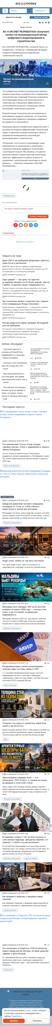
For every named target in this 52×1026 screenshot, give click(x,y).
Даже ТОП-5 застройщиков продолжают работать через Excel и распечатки (25, 261)
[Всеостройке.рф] (26, 3)
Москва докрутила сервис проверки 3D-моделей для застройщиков (25, 324)
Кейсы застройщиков (11, 465)
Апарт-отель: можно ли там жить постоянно (23, 561)
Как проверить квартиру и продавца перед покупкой (22, 897)
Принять (14, 1021)
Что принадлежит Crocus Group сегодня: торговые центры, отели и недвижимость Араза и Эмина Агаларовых (25, 447)
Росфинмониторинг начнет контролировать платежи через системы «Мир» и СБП (22, 667)
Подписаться (40, 11)
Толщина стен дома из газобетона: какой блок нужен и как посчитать (24, 724)
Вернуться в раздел (41, 17)
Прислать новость (24, 247)
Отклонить (37, 1021)
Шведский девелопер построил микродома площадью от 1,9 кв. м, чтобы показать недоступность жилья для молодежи (22, 506)
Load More (26, 977)
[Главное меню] (5, 11)
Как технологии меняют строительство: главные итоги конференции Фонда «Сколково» (25, 302)
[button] (36, 225)
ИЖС (6, 739)
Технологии (8, 969)
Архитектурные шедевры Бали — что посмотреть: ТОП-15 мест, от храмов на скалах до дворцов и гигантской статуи (24, 780)
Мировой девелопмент (12, 522)
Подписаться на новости (25, 242)
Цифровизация (9, 195)
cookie (28, 1010)
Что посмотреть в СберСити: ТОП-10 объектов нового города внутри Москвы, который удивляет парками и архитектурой (25, 951)
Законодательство (10, 685)
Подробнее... (17, 1016)
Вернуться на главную (13, 17)
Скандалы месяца (30, 858)
